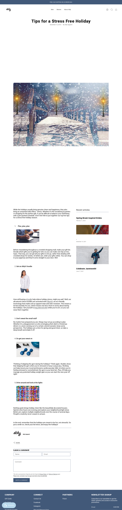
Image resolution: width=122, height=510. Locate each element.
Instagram (37, 506)
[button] (52, 9)
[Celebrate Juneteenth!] (92, 255)
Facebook (37, 502)
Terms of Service (53, 474)
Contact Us (37, 499)
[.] (92, 229)
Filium (65, 499)
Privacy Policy (42, 474)
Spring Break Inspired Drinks (89, 218)
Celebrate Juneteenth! (86, 269)
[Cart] (116, 9)
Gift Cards (8, 499)
